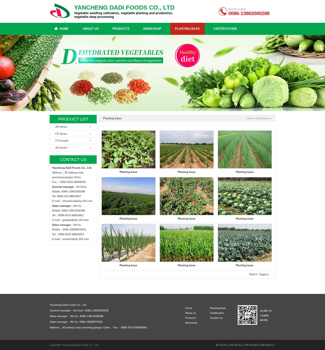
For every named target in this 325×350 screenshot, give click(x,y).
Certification (225, 28)
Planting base (187, 28)
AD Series (61, 126)
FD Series (61, 133)
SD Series (61, 147)
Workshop (152, 28)
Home (63, 28)
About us (91, 28)
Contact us (65, 40)
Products (121, 28)
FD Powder (62, 140)
